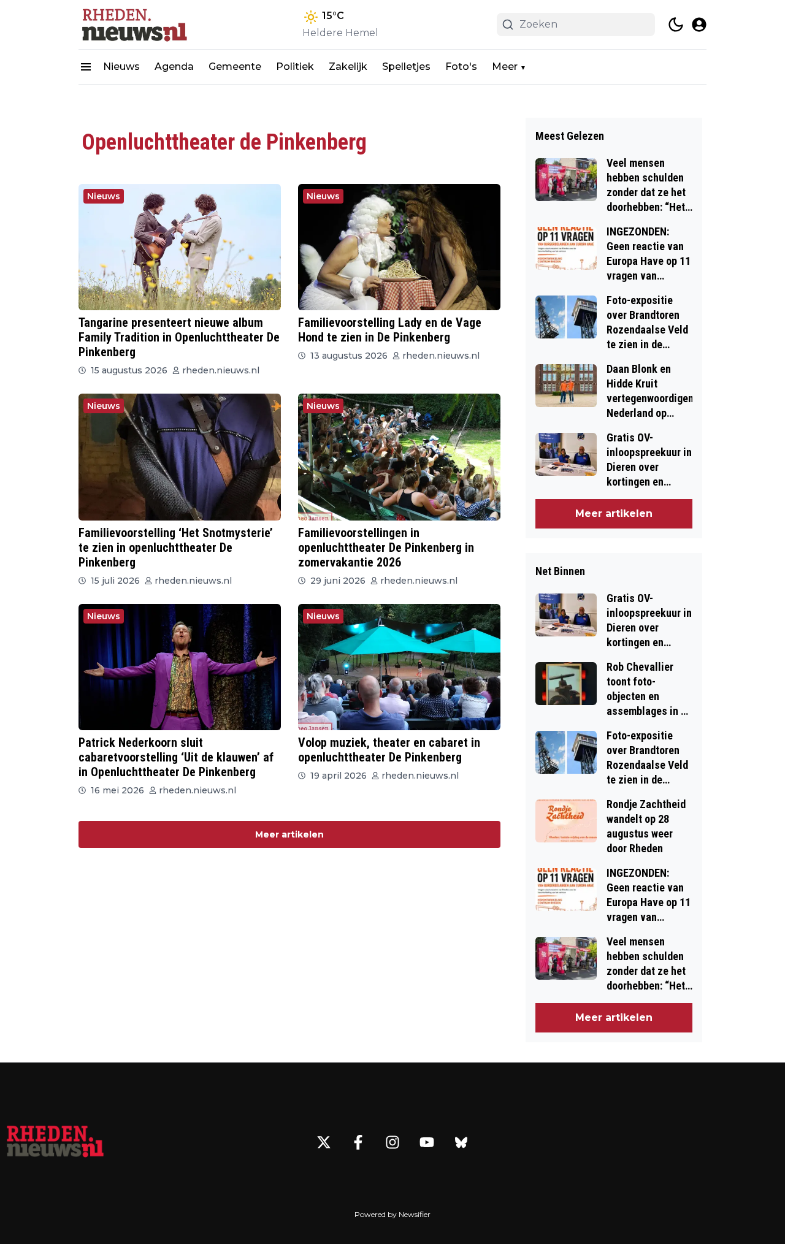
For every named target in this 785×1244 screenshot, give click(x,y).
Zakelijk (348, 66)
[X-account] (323, 1142)
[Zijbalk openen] (85, 66)
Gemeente (235, 66)
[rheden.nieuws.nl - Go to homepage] (55, 1142)
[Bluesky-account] (461, 1142)
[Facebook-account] (358, 1142)
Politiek (295, 66)
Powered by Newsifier (392, 1214)
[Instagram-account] (392, 1142)
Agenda (174, 66)
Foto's (461, 66)
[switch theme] (675, 24)
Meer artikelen (289, 834)
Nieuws (121, 66)
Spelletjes (406, 66)
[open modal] (699, 24)
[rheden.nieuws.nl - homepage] (133, 24)
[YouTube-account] (426, 1142)
